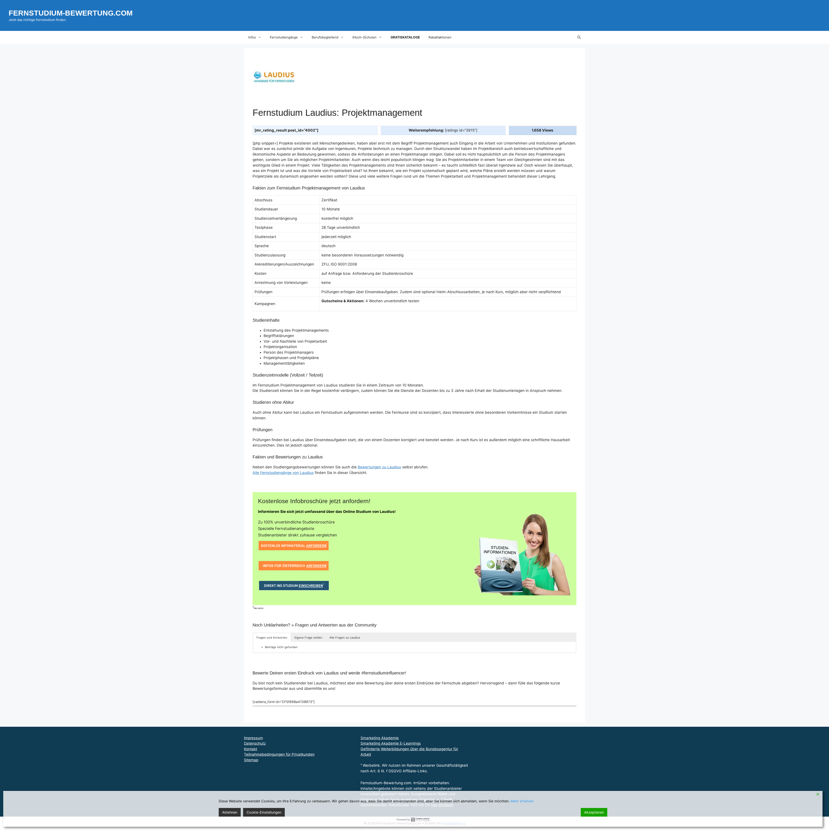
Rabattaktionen (440, 37)
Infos (252, 37)
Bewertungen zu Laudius (379, 467)
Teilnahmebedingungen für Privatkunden (279, 754)
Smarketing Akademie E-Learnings (391, 743)
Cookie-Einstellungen (264, 812)
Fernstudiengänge (284, 37)
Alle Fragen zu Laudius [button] (344, 637)
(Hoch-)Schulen (364, 37)
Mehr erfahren (522, 801)
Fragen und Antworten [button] (271, 637)
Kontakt (250, 749)
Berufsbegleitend (325, 37)
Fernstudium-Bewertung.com (71, 13)
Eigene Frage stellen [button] (308, 637)
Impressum (253, 738)
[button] (579, 37)
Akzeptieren (594, 812)
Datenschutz (255, 743)
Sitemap (251, 760)
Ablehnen (229, 812)
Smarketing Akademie (380, 738)
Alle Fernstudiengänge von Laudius (283, 473)
